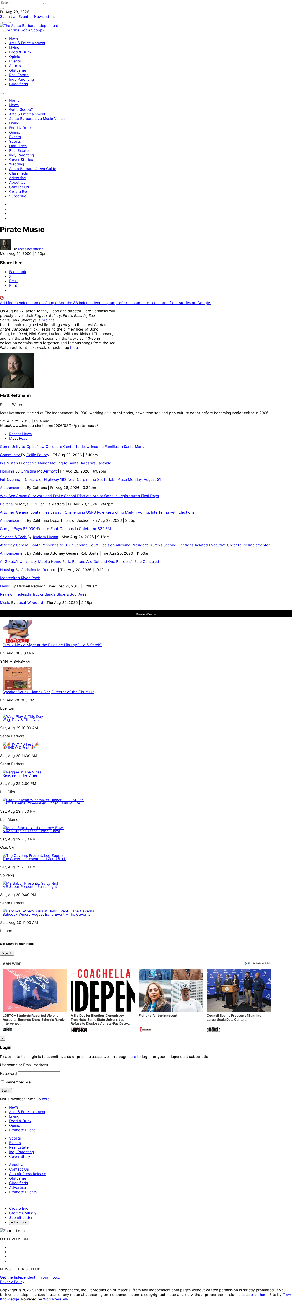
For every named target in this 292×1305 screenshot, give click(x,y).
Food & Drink (20, 52)
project (48, 320)
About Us (17, 182)
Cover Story (19, 1156)
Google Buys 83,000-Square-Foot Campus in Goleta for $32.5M (55, 528)
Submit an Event (14, 16)
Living (14, 47)
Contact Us (19, 187)
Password (8, 1073)
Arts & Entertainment (27, 43)
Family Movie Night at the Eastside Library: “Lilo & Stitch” (52, 645)
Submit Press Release (27, 1173)
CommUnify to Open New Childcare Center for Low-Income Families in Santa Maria (72, 446)
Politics (7, 504)
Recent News (20, 434)
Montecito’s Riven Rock (20, 578)
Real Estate (19, 74)
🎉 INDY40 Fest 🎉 (19, 747)
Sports (15, 65)
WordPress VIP (55, 1299)
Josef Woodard (30, 602)
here (74, 347)
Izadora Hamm (45, 537)
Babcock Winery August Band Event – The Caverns (46, 914)
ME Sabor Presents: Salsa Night (30, 886)
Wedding (16, 164)
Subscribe (11, 30)
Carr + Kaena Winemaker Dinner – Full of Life (41, 803)
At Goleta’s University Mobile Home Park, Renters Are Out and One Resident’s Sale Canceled (79, 561)
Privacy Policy (12, 1281)
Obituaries (18, 70)
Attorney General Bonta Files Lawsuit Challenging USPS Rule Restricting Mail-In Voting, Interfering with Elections (97, 512)
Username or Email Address (24, 1064)
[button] (35, 1001)
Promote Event (22, 1130)
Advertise (17, 178)
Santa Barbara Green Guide (32, 168)
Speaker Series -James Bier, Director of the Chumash (48, 692)
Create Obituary (23, 1213)
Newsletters (44, 16)
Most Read (18, 438)
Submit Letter (21, 1217)
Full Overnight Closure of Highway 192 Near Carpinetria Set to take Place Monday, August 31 (80, 479)
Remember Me (18, 1082)
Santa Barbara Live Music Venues (37, 118)
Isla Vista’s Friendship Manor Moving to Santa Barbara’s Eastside (55, 463)
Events (15, 61)
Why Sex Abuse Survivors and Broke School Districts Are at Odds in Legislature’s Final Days (79, 496)
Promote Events (23, 1192)
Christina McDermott (39, 471)
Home (14, 100)
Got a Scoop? (32, 30)
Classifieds (18, 84)
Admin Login (19, 1222)
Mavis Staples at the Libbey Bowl (31, 831)
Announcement (13, 487)
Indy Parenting (21, 79)
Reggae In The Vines (20, 775)
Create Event (20, 191)
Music (5, 602)
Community (10, 454)
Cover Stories (21, 159)
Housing (7, 471)
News (14, 38)
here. (46, 1099)
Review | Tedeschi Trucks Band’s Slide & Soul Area (44, 594)
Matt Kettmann (30, 249)
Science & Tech (13, 537)
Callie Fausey (37, 454)
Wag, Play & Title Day (21, 719)
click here (259, 1294)
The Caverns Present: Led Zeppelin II (34, 858)
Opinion (15, 56)
